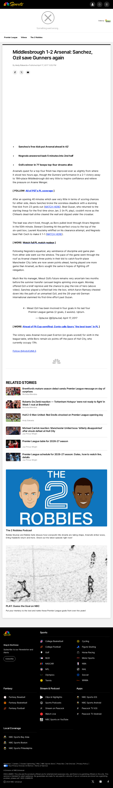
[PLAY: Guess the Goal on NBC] (56, 573)
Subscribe (9, 659)
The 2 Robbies (36, 37)
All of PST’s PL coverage (39, 190)
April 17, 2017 (70, 317)
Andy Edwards (21, 65)
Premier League (10, 37)
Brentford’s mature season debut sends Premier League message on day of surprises (63, 390)
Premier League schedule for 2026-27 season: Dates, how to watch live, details (62, 456)
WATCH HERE (52, 206)
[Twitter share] (21, 72)
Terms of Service (41, 766)
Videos (24, 37)
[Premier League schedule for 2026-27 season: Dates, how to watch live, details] (13, 457)
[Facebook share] (15, 72)
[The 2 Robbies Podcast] (56, 497)
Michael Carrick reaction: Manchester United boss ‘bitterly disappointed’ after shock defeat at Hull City (62, 429)
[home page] (14, 4)
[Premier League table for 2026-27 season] (13, 444)
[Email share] (28, 72)
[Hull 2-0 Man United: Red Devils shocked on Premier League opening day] (13, 417)
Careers (16, 764)
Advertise (7, 764)
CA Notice (29, 766)
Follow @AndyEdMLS (24, 351)
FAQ (37, 764)
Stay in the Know (11, 645)
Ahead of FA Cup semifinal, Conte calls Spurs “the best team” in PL (60, 326)
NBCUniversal (19, 770)
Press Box (61, 764)
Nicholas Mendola (29, 394)
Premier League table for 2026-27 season (45, 441)
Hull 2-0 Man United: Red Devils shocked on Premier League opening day (62, 414)
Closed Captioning (27, 764)
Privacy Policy (82, 764)
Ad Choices (70, 764)
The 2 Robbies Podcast (19, 530)
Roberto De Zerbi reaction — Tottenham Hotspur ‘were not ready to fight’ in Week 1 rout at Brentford (63, 403)
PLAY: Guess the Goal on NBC (23, 606)
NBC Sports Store (48, 764)
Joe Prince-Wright (29, 434)
